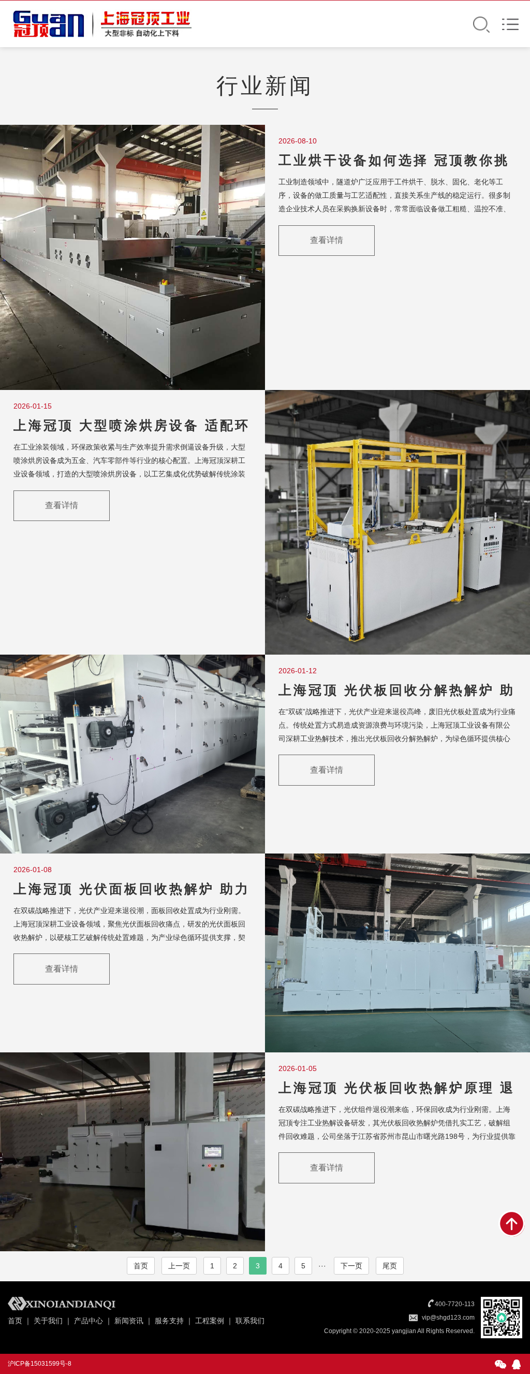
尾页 (389, 1266)
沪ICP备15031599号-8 (39, 1363)
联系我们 (249, 1321)
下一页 (351, 1266)
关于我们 (48, 1321)
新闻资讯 (128, 1321)
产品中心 (88, 1321)
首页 (141, 1266)
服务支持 (169, 1321)
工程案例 (209, 1321)
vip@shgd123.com (448, 1317)
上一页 (179, 1266)
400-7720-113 (455, 1304)
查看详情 (326, 240)
